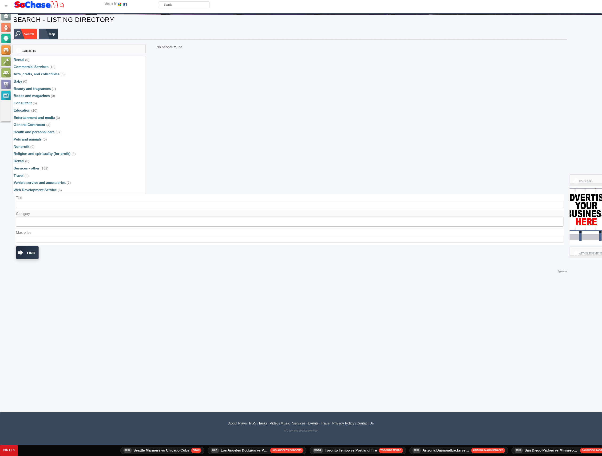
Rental (19, 60)
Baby (18, 81)
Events (313, 423)
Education (22, 110)
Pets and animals (28, 139)
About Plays (237, 423)
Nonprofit (21, 147)
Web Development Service (35, 190)
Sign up (132, 4)
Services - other (27, 168)
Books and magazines (32, 96)
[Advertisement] (290, 281)
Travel (19, 176)
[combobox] (289, 222)
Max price (23, 232)
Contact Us (365, 423)
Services (299, 423)
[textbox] (18, 221)
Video (274, 423)
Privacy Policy (343, 423)
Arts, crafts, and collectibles (36, 74)
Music (285, 423)
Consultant (23, 103)
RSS (252, 423)
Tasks (263, 423)
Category (23, 214)
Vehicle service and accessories (40, 183)
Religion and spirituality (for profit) (42, 154)
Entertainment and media (34, 118)
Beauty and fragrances (32, 89)
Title (19, 198)
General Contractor (29, 125)
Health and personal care (34, 132)
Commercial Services (31, 67)
